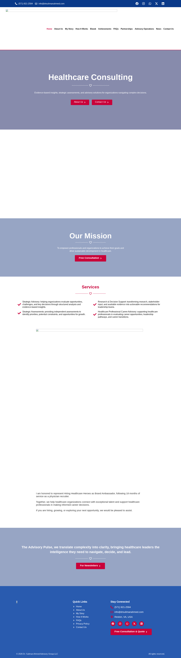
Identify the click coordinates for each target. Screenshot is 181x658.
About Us (58, 29)
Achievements (104, 29)
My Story (69, 29)
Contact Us (168, 29)
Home (49, 29)
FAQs (116, 29)
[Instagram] (143, 3)
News (158, 29)
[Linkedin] (163, 3)
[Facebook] (137, 3)
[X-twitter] (156, 3)
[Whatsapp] (150, 3)
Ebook (93, 29)
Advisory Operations (144, 29)
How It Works (82, 29)
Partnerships (127, 29)
